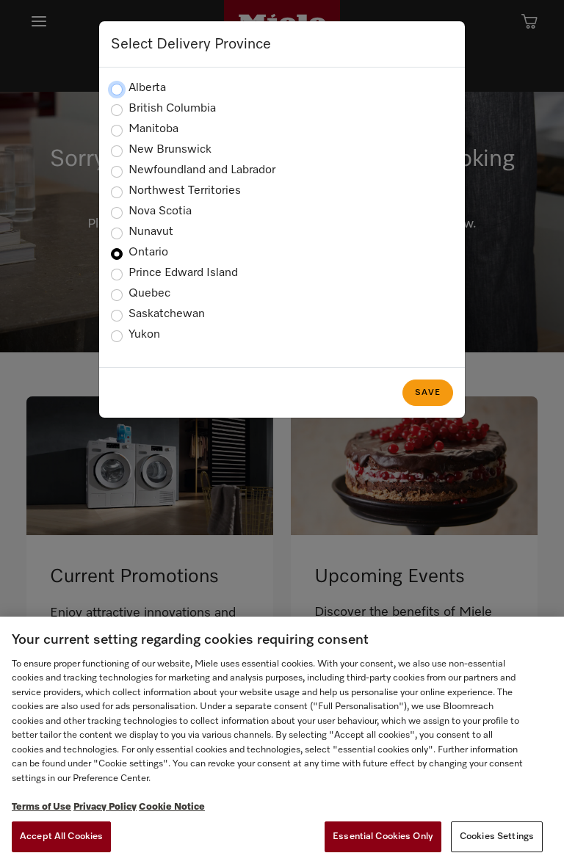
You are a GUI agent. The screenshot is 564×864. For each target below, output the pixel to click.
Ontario (148, 252)
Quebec (149, 294)
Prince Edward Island (183, 273)
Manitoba (153, 129)
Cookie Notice (172, 807)
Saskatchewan (167, 314)
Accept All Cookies (61, 836)
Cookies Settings (497, 836)
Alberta (147, 88)
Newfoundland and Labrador (202, 170)
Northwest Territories (185, 191)
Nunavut (151, 232)
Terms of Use (41, 807)
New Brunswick (170, 150)
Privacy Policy (105, 807)
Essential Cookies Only (383, 836)
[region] (282, 740)
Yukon (144, 335)
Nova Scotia (160, 211)
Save (428, 392)
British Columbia (172, 109)
